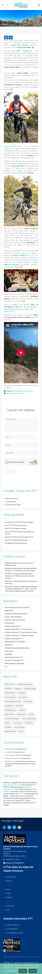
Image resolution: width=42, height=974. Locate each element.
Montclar (22, 710)
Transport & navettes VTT (14, 660)
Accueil (4, 24)
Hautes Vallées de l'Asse (13, 701)
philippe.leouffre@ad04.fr (14, 863)
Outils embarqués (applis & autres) (17, 648)
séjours (21, 794)
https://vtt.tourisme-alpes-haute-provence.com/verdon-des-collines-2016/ (21, 309)
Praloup (31, 714)
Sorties (9, 897)
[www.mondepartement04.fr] (21, 942)
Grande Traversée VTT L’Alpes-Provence (19, 635)
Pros (8, 910)
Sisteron (7, 723)
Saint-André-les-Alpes (12, 718)
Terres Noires (17, 723)
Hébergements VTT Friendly (15, 642)
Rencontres (9, 651)
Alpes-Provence (10, 684)
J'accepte (33, 971)
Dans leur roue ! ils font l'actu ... (16, 620)
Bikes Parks (9, 610)
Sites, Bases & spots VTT (14, 657)
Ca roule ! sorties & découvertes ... (17, 614)
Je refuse (23, 971)
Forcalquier (21, 693)
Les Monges (9, 706)
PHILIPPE (15, 391)
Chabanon (17, 688)
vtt (6, 667)
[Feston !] (11, 37)
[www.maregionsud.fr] (21, 947)
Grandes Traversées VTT (14, 639)
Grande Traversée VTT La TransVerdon (19, 629)
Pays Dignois (21, 714)
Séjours (9, 881)
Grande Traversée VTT (13, 626)
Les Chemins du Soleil (12, 505)
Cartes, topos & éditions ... (14, 617)
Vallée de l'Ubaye (10, 731)
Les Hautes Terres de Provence (16, 543)
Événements (11, 877)
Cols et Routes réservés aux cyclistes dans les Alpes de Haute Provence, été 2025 (20, 764)
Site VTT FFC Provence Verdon (16, 525)
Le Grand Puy (28, 701)
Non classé (9, 645)
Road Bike (8, 654)
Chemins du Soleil (30, 688)
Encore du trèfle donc (12, 146)
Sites (8, 889)
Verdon (21, 393)
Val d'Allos (8, 727)
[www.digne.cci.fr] (21, 950)
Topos (8, 893)
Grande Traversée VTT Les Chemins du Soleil (21, 632)
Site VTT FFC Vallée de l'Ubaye (15, 528)
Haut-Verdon (23, 697)
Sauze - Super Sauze (28, 718)
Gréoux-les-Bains (12, 393)
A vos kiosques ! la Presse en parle (17, 607)
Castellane (8, 688)
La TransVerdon (10, 502)
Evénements (9, 623)
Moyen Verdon (9, 714)
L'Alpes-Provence (11, 498)
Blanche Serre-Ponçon (25, 684)
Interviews (10, 906)
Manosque (19, 706)
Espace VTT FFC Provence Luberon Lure (19, 537)
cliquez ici (13, 971)
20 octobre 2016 (27, 391)
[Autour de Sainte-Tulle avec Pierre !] (6, 37)
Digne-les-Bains (10, 693)
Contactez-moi (21, 749)
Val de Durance (19, 727)
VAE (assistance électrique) (14, 663)
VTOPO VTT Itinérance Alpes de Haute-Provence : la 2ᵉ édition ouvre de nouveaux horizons (20, 576)
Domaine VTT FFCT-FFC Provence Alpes (19, 522)
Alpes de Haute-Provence (12, 785)
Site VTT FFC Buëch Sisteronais (16, 540)
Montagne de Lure (10, 710)
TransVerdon (29, 723)
